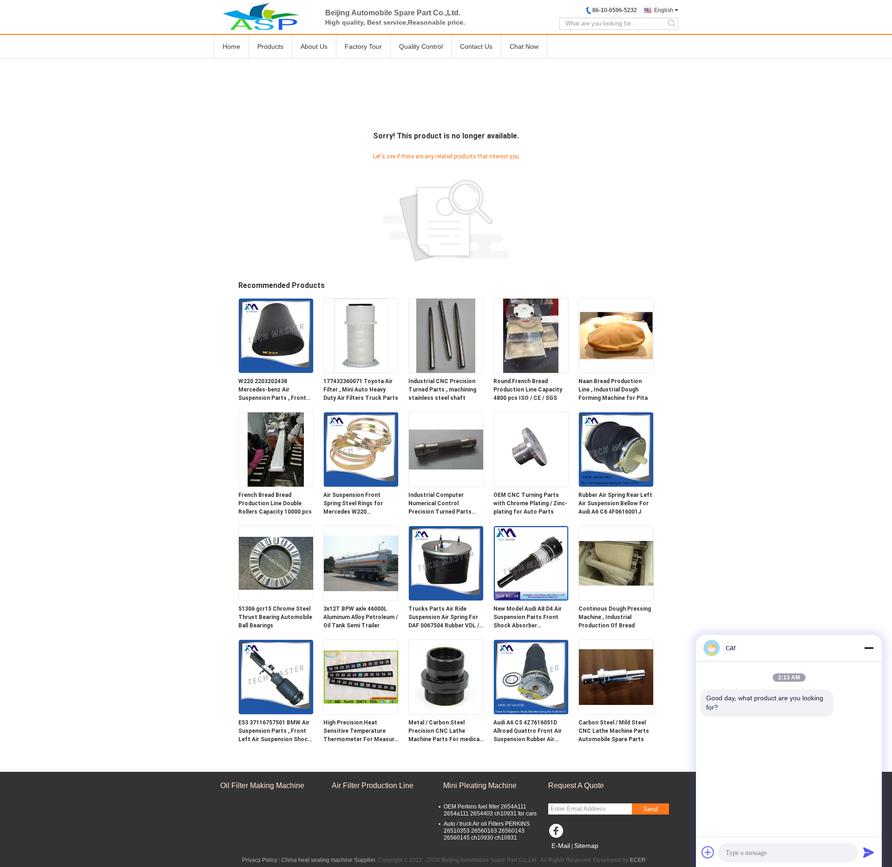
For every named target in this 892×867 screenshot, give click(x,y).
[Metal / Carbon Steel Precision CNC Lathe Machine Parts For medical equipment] (446, 676)
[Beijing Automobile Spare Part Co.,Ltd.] (265, 16)
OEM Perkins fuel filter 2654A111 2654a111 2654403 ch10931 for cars (490, 810)
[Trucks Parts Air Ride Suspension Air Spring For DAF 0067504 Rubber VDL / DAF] (446, 563)
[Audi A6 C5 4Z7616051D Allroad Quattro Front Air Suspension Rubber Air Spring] (531, 676)
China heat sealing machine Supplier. (330, 860)
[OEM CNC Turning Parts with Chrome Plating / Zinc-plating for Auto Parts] (531, 449)
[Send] (868, 852)
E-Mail (560, 845)
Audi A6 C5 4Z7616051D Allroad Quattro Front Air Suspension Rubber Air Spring (527, 731)
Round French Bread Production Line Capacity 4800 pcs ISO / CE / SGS (527, 389)
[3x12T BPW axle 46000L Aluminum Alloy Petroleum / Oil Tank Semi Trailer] (361, 563)
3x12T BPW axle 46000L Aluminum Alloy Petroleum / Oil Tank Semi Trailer (360, 617)
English (663, 10)
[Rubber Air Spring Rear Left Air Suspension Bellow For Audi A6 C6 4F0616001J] (616, 449)
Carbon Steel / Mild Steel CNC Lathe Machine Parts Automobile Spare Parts (613, 731)
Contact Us (476, 46)
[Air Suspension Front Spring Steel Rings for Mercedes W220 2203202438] (361, 449)
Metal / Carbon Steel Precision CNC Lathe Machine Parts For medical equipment (444, 731)
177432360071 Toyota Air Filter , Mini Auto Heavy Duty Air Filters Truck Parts (360, 389)
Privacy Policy (259, 860)
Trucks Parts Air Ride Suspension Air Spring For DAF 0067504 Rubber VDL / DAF (443, 618)
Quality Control (421, 46)
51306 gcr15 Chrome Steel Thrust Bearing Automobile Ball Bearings (275, 617)
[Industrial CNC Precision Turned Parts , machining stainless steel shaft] (446, 335)
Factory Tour (363, 46)
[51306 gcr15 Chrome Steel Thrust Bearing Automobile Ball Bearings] (276, 563)
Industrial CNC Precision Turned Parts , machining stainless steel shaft (442, 389)
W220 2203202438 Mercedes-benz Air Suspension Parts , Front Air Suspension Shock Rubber (272, 390)
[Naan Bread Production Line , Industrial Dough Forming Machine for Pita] (616, 335)
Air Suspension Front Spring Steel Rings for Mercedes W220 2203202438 (353, 504)
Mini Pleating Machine (480, 785)
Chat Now (524, 46)
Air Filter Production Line (372, 785)
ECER (638, 860)
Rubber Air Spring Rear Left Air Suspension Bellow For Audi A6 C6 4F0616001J (615, 503)
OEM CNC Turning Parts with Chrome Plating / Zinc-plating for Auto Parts (530, 503)
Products (270, 46)
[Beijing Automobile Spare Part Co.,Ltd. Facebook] (557, 833)
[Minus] (868, 647)
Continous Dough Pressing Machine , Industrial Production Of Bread (614, 617)
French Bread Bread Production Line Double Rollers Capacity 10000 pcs (275, 503)
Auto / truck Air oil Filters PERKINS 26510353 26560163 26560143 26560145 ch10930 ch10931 (487, 831)
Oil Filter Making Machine (262, 785)
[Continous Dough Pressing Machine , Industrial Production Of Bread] (616, 563)
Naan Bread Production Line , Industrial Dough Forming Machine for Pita (613, 389)
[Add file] (708, 852)
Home (231, 46)
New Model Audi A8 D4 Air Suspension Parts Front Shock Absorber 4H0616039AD (527, 618)
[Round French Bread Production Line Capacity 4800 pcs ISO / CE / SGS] (531, 335)
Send (650, 809)
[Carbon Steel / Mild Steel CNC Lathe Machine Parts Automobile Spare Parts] (616, 676)
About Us (314, 46)
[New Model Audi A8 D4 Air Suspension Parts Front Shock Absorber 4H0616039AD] (531, 563)
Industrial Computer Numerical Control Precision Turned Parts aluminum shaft (440, 504)
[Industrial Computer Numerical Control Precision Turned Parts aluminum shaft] (446, 449)
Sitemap (586, 845)
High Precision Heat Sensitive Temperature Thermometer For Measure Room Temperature (360, 731)
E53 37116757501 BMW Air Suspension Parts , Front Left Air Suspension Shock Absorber (274, 731)
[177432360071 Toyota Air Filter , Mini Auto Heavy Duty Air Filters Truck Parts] (361, 335)
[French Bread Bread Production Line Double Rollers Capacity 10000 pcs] (276, 449)
